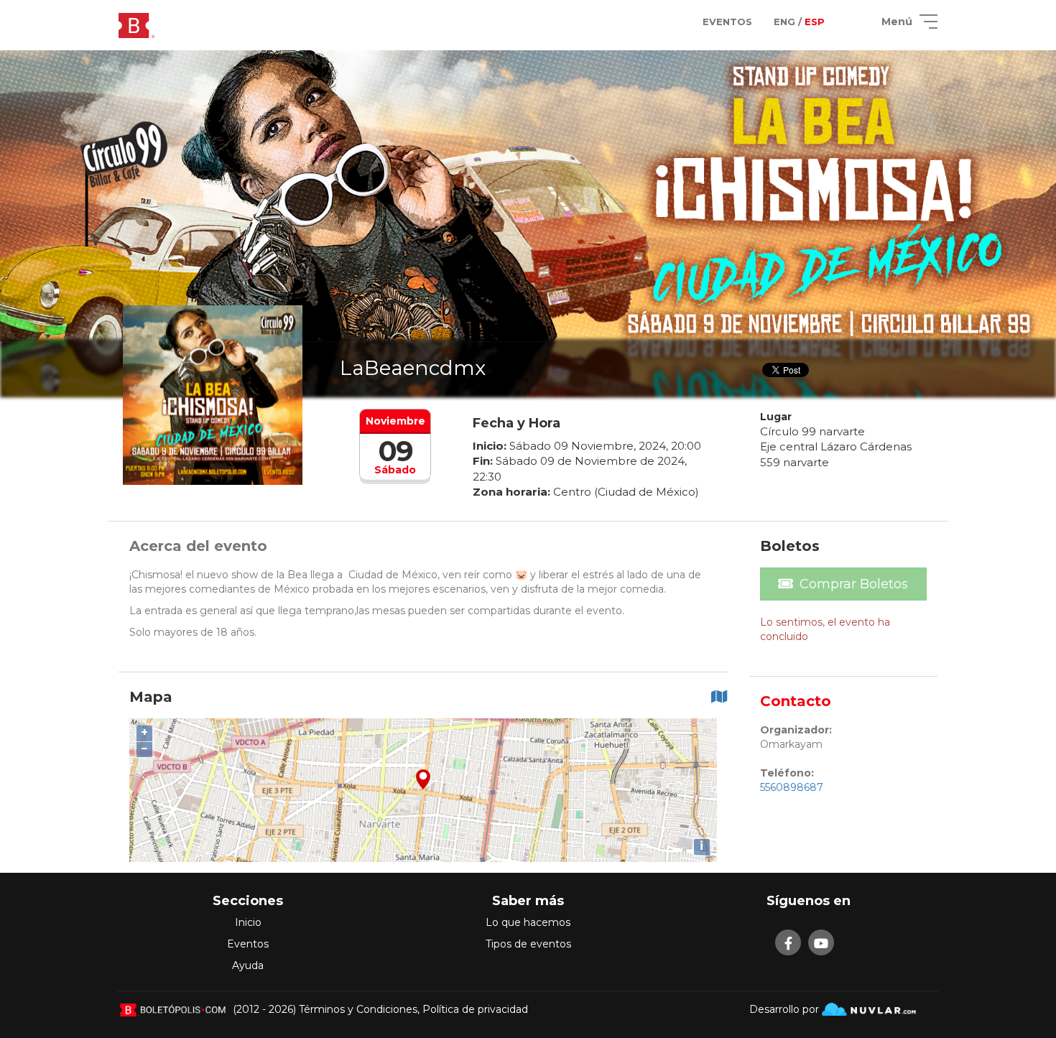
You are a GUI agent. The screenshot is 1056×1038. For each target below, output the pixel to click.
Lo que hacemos (528, 922)
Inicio (248, 922)
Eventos (248, 943)
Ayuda (248, 965)
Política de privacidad (475, 1009)
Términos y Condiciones (358, 1009)
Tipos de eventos (528, 943)
